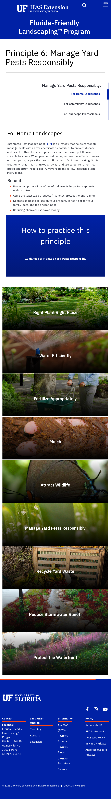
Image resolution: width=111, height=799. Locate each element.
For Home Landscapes (85, 93)
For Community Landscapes (82, 104)
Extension (36, 741)
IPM (49, 144)
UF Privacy (100, 743)
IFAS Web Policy (95, 737)
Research (35, 735)
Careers (62, 769)
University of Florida (21, 785)
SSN (87, 743)
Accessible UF (93, 725)
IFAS (35, 785)
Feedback (8, 725)
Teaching (35, 729)
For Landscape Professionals (81, 114)
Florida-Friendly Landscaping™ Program (12, 733)
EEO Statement (94, 731)
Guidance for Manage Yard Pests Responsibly (55, 259)
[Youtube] (105, 709)
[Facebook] (87, 709)
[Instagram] (96, 709)
